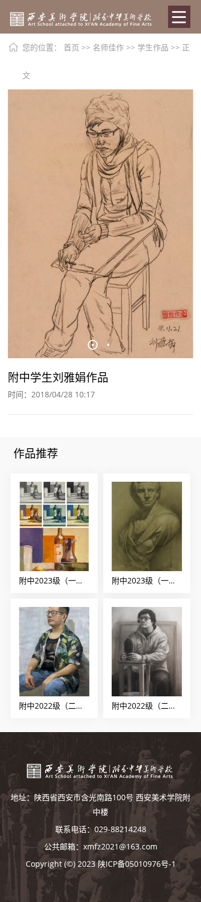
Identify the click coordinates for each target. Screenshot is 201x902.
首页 (71, 47)
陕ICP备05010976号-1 (137, 863)
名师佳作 (108, 47)
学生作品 (153, 47)
